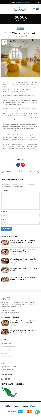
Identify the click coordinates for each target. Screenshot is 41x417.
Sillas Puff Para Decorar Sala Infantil (20, 33)
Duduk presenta (19, 36)
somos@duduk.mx (13, 312)
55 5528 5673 (12, 310)
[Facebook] (18, 165)
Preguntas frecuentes (8, 346)
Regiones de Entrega (7, 350)
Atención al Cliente (7, 356)
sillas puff (20, 159)
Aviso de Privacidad (7, 369)
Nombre (4, 211)
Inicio (17, 20)
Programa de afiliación (7, 360)
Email (3, 219)
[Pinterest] (23, 165)
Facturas (4, 353)
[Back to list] (20, 171)
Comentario (4, 190)
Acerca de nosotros (7, 343)
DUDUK (23, 20)
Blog (2, 363)
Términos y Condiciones (8, 366)
